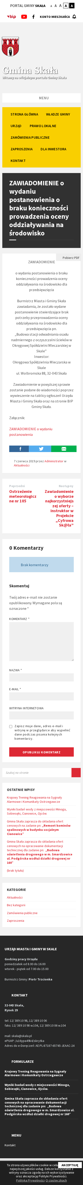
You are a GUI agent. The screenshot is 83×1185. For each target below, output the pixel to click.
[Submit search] (76, 772)
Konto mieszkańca (55, 17)
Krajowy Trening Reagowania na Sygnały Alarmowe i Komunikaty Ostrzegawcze (34, 799)
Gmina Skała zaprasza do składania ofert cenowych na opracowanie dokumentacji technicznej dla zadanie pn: (39, 852)
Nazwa (15, 670)
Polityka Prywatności (30, 1180)
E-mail (15, 689)
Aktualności (22, 465)
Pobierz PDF (71, 258)
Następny (66, 486)
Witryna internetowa (26, 708)
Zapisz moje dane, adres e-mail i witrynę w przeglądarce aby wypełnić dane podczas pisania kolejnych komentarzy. (42, 732)
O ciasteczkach (56, 1180)
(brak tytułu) (15, 870)
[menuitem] (24, 114)
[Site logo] (10, 55)
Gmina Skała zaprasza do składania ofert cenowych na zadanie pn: (39, 827)
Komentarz (19, 619)
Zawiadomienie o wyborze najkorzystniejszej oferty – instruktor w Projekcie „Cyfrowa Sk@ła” (59, 508)
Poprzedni (17, 486)
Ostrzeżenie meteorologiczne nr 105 (22, 496)
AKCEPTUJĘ (70, 1165)
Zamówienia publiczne (22, 913)
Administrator (53, 461)
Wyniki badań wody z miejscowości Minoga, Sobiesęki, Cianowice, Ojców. (37, 811)
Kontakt (10, 1145)
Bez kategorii (16, 905)
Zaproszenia (15, 920)
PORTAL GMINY (27, 5)
